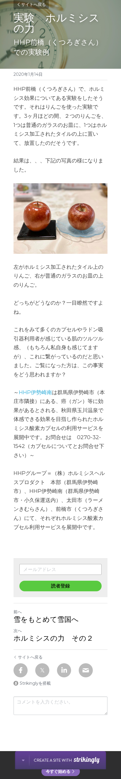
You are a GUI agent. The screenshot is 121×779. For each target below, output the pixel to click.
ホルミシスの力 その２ (53, 638)
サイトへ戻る (33, 4)
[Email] (86, 670)
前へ (18, 612)
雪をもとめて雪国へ (46, 619)
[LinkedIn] (64, 670)
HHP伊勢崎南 (35, 392)
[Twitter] (42, 670)
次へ (18, 630)
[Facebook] (21, 670)
